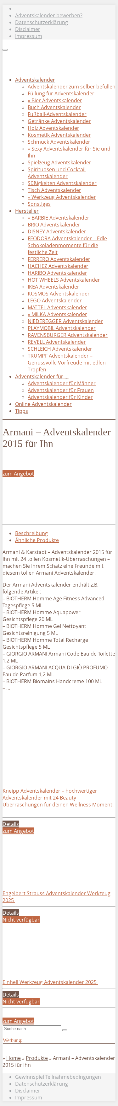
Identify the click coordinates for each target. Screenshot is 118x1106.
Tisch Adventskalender (54, 190)
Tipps (21, 410)
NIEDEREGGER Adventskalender (65, 321)
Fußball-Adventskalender (57, 114)
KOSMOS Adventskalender (59, 293)
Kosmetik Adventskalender (59, 134)
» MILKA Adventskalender (57, 314)
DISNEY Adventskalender (57, 231)
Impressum (28, 36)
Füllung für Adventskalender (61, 93)
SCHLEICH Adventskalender (60, 348)
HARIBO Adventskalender (57, 272)
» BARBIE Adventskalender (58, 217)
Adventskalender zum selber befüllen (71, 86)
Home (13, 1058)
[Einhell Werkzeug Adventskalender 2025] (50, 968)
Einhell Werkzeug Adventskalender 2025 (50, 982)
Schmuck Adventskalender (59, 141)
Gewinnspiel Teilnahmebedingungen (58, 1076)
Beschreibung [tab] (31, 533)
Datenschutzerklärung (41, 22)
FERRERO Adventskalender (59, 259)
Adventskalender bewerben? (48, 15)
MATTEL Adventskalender (57, 307)
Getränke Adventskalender (59, 121)
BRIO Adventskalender (54, 224)
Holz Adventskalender (53, 128)
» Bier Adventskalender (55, 100)
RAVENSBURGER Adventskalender (68, 335)
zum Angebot (18, 473)
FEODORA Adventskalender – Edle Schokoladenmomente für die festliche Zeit (67, 245)
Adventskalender (35, 79)
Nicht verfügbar (21, 919)
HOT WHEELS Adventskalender (64, 279)
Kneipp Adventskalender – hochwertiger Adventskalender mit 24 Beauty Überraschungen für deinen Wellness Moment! (58, 797)
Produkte (37, 1058)
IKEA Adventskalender (53, 286)
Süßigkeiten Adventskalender (62, 183)
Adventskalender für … (42, 376)
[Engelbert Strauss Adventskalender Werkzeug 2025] (50, 879)
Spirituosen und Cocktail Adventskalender (57, 173)
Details (11, 824)
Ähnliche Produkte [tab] (37, 540)
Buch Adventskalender (54, 107)
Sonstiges (39, 203)
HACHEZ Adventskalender (58, 266)
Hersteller (27, 210)
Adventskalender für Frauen (61, 390)
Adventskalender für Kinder (60, 397)
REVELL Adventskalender (57, 341)
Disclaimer (27, 29)
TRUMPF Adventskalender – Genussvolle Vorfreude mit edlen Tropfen (67, 362)
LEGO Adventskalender (55, 300)
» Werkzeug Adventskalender (62, 197)
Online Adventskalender (43, 404)
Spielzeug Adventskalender (59, 162)
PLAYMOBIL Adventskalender (62, 328)
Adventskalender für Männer (62, 383)
